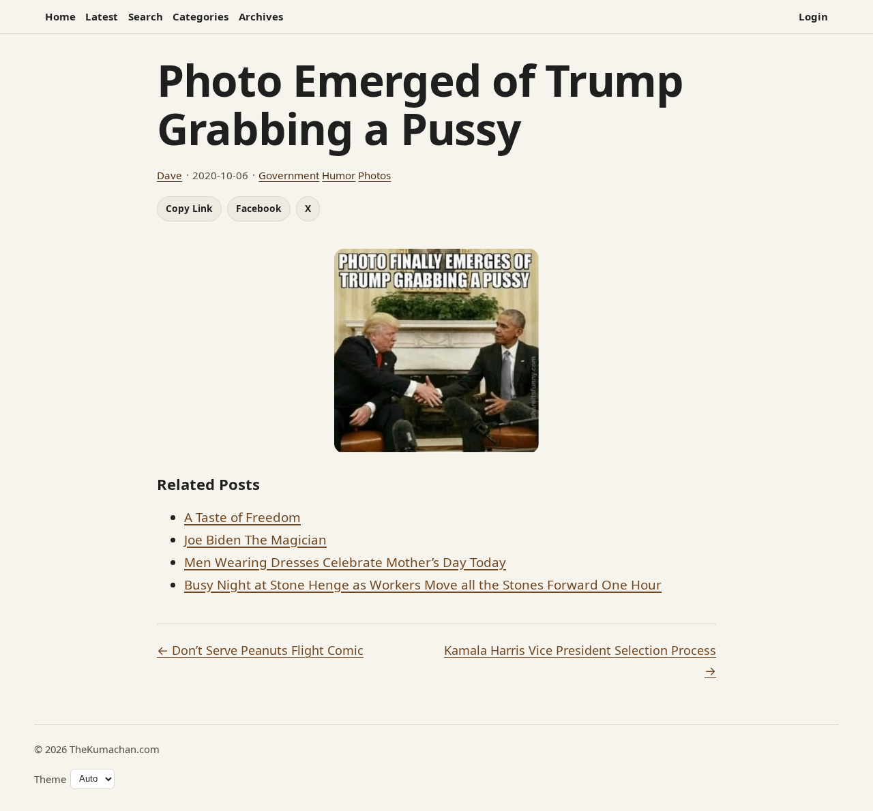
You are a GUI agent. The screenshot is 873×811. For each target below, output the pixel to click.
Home (60, 16)
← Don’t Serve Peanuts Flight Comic (260, 650)
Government (288, 175)
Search (145, 16)
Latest (101, 16)
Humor (338, 175)
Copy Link (189, 208)
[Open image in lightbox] (436, 351)
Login (813, 16)
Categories (200, 16)
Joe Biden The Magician (255, 540)
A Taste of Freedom (242, 517)
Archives (261, 16)
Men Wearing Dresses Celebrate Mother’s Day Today (345, 562)
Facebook (259, 208)
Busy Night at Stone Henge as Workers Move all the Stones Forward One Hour (423, 585)
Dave (169, 175)
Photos (374, 175)
